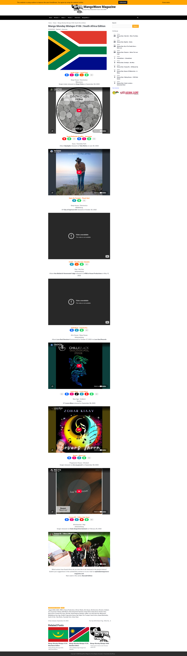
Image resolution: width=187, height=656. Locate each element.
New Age (57, 615)
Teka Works (59, 617)
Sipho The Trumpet (84, 615)
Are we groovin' (52, 611)
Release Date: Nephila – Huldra (124, 42)
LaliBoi (86, 613)
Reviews (56, 17)
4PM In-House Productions (67, 610)
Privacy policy (166, 2)
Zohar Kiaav (75, 617)
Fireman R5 (58, 613)
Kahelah (81, 613)
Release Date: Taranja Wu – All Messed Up (127, 67)
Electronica (51, 613)
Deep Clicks (87, 611)
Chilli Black (65, 611)
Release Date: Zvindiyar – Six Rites (125, 62)
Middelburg (51, 615)
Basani (59, 611)
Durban (101, 611)
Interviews (77, 17)
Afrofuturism (94, 610)
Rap (77, 615)
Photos (70, 17)
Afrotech (101, 610)
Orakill (63, 615)
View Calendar (115, 88)
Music (63, 17)
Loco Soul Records (94, 613)
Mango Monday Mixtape (54, 607)
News (50, 17)
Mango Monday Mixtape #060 (99, 643)
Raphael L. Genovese (61, 29)
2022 (54, 610)
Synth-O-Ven (51, 617)
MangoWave (85, 17)
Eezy (105, 611)
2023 (57, 610)
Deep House (94, 611)
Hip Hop (68, 613)
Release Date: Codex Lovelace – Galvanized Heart (125, 84)
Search (114, 23)
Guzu (63, 613)
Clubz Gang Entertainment (76, 611)
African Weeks (79, 610)
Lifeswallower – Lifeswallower (124, 58)
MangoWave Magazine (100, 7)
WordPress (112, 653)
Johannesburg (75, 613)
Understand (122, 2)
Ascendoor (100, 653)
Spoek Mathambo (103, 615)
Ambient (106, 610)
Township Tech (67, 617)
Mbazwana (103, 613)
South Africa (94, 615)
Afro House (87, 610)
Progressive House (70, 615)
